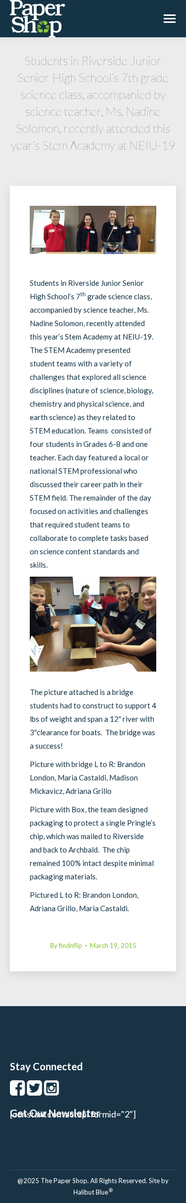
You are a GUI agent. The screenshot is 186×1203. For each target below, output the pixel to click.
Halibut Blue (93, 1192)
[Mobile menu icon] (169, 18)
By (66, 945)
